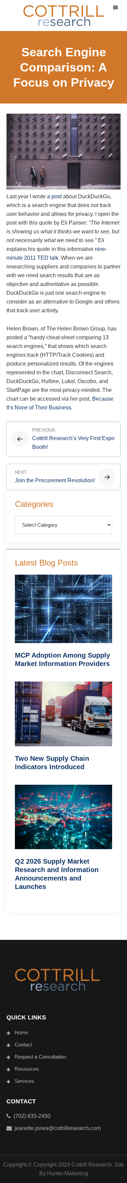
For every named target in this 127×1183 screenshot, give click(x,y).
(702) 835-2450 (30, 1116)
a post (54, 196)
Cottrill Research (63, 15)
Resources (27, 1069)
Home (21, 1032)
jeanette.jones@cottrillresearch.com (58, 1128)
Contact (23, 1044)
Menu (115, 8)
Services (24, 1081)
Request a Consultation (40, 1057)
